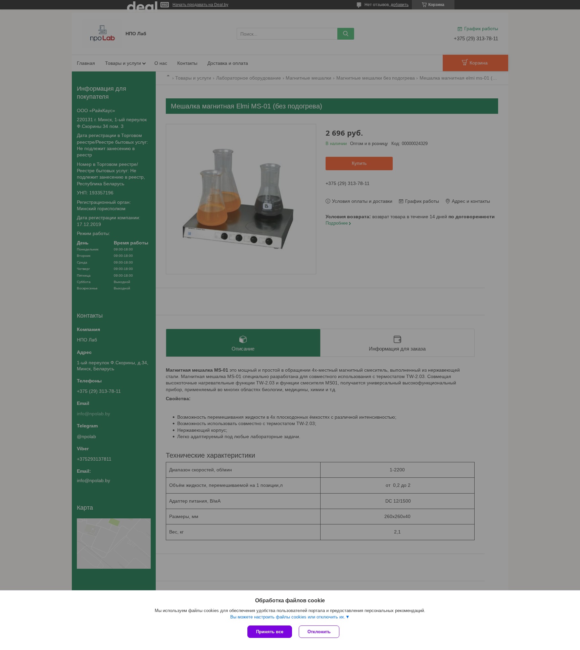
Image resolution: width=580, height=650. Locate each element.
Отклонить (319, 631)
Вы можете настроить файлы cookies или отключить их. (287, 616)
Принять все (269, 631)
